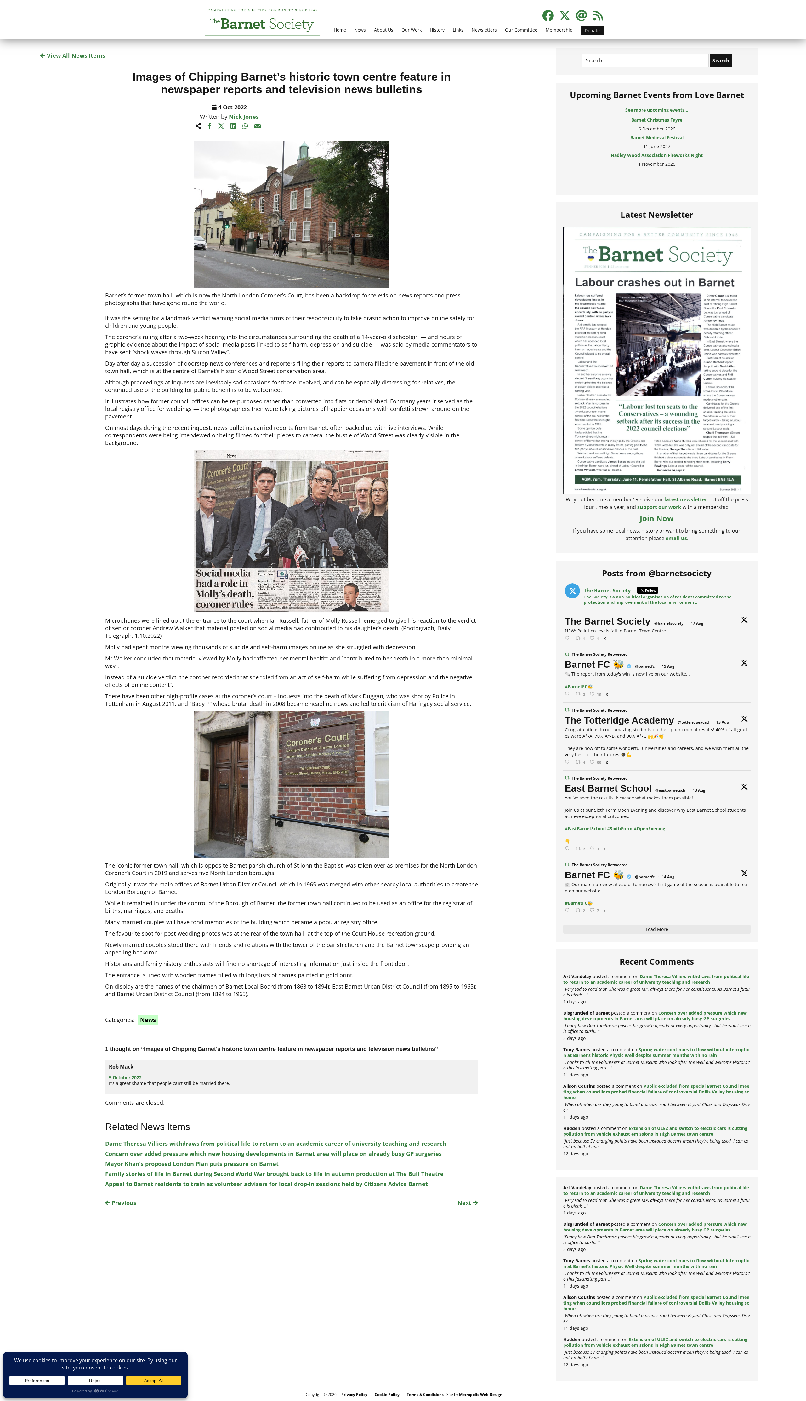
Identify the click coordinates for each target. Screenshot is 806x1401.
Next (465, 1203)
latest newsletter (685, 499)
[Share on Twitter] (221, 126)
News (360, 30)
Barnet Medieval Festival (657, 138)
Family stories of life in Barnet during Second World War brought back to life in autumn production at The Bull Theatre (274, 1174)
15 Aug (668, 666)
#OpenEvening (649, 829)
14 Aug (668, 876)
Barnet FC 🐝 (594, 664)
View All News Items (75, 55)
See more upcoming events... (656, 110)
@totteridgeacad (693, 722)
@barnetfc (645, 666)
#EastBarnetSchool (585, 829)
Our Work (411, 30)
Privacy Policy (354, 1394)
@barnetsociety (669, 623)
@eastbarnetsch (670, 790)
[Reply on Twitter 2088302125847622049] (568, 910)
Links (458, 30)
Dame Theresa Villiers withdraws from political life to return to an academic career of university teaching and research (275, 1143)
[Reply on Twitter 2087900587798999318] (568, 762)
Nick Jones (244, 116)
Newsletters (484, 30)
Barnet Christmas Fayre (656, 120)
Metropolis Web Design (480, 1394)
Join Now (657, 518)
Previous (123, 1203)
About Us (383, 30)
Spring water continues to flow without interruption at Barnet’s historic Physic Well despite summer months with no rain (656, 1052)
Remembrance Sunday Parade (657, 173)
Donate (592, 30)
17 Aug (697, 623)
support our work (659, 507)
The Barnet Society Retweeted (600, 654)
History (437, 30)
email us (676, 538)
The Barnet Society (607, 621)
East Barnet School (608, 788)
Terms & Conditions (425, 1394)
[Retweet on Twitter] (567, 654)
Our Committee (521, 30)
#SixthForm (620, 829)
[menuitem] (340, 34)
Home (340, 30)
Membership (559, 30)
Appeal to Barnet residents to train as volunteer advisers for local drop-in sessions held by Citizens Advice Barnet (266, 1184)
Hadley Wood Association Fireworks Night (657, 155)
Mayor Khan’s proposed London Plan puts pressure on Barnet (192, 1164)
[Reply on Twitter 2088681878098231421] (568, 694)
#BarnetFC (576, 686)
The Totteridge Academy (619, 720)
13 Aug (722, 722)
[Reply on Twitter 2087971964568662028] (568, 848)
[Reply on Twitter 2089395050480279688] (568, 638)
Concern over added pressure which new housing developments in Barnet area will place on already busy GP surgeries (273, 1153)
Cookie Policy (387, 1394)
